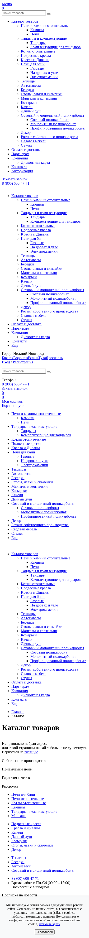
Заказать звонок (15, 179)
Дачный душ (31, 111)
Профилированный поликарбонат (58, 128)
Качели (27, 107)
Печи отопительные (27, 799)
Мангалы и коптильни (39, 98)
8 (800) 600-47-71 (15, 183)
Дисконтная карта (35, 162)
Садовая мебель (33, 141)
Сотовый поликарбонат (49, 120)
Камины (37, 30)
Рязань (33, 358)
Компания (19, 158)
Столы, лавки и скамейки (41, 94)
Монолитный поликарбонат (53, 124)
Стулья (26, 145)
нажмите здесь (49, 924)
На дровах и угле (44, 73)
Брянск (7, 358)
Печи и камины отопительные (45, 26)
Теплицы (28, 81)
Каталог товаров (24, 21)
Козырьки (29, 103)
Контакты (19, 167)
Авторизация (22, 171)
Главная (17, 712)
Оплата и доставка (26, 150)
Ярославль (54, 358)
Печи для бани (33, 64)
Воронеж (20, 358)
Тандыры (38, 43)
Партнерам (20, 154)
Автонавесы (31, 85)
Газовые (37, 68)
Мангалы (18, 816)
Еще (14, 345)
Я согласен (45, 932)
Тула (42, 358)
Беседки (27, 90)
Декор (26, 132)
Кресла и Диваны (35, 60)
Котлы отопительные (38, 51)
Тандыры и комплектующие (44, 38)
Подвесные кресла (36, 55)
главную (31, 752)
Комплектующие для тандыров (55, 47)
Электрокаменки (44, 77)
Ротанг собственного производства (49, 137)
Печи (34, 34)
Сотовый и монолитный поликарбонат (52, 115)
